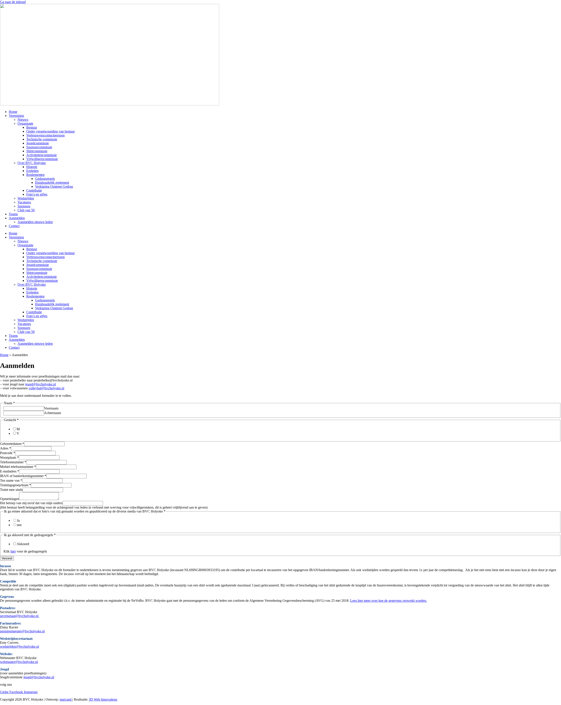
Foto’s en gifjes (36, 194)
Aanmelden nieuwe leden (35, 222)
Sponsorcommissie (39, 147)
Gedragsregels (45, 178)
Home (13, 112)
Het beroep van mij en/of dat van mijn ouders (31, 503)
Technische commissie (41, 139)
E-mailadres (9, 471)
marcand (66, 699)
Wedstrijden (26, 198)
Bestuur (31, 127)
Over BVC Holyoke (32, 163)
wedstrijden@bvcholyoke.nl (19, 646)
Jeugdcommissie (37, 143)
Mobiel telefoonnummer (18, 467)
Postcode (7, 453)
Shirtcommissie (36, 151)
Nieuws (23, 119)
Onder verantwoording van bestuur (50, 131)
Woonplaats (9, 457)
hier (13, 551)
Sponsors (24, 206)
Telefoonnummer (13, 462)
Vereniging (16, 115)
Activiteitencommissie (41, 155)
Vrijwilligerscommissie (42, 159)
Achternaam (52, 413)
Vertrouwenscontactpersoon (45, 135)
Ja (18, 520)
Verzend (7, 558)
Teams (13, 214)
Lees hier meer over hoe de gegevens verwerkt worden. (388, 600)
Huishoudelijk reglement (52, 182)
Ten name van (11, 480)
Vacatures (24, 202)
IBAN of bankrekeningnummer (23, 476)
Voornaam (51, 408)
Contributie (34, 190)
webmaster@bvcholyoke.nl (19, 662)
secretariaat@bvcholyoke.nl (19, 616)
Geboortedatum (12, 444)
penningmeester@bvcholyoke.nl (22, 631)
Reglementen (35, 175)
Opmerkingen (9, 499)
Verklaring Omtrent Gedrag (54, 186)
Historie (31, 167)
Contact (14, 226)
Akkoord (23, 544)
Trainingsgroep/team (15, 485)
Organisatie (25, 123)
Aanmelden (17, 218)
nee (19, 525)
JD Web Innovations (103, 699)
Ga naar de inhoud (13, 2)
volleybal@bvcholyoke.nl (46, 388)
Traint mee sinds (11, 490)
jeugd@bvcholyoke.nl (40, 384)
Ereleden (32, 171)
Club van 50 (26, 210)
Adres (5, 448)
